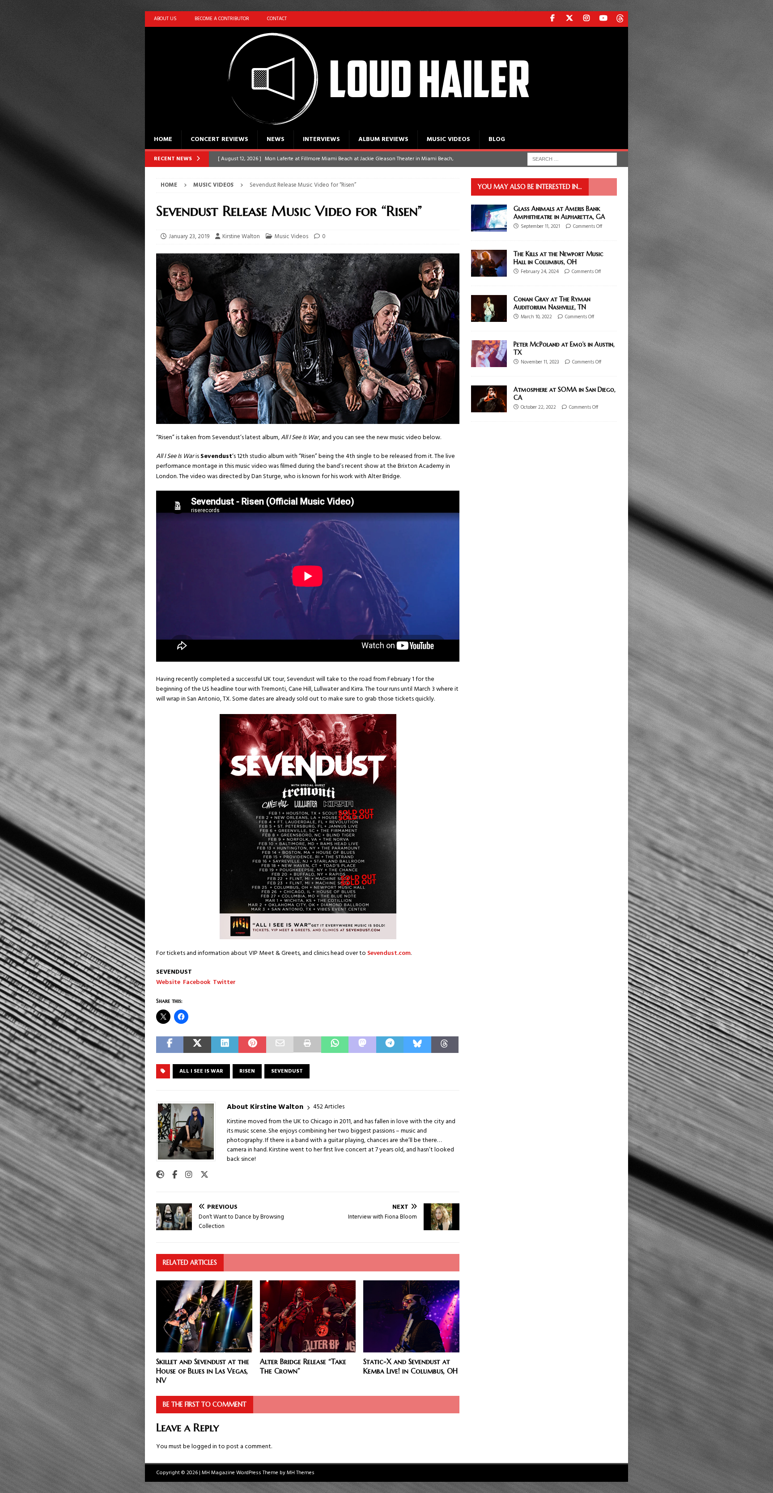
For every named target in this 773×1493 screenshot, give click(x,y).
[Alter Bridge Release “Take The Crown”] (308, 1316)
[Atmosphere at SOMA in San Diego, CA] (489, 398)
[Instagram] (586, 19)
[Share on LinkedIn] (224, 1044)
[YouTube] (603, 19)
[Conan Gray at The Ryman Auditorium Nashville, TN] (489, 308)
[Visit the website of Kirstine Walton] (160, 1175)
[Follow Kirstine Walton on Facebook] (171, 1175)
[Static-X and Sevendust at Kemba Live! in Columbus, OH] (411, 1316)
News (276, 139)
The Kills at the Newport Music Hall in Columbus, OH (558, 258)
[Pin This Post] (252, 1044)
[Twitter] (569, 19)
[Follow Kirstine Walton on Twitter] (201, 1175)
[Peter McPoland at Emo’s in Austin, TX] (489, 353)
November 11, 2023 (540, 362)
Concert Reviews (219, 139)
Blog (496, 139)
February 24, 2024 (540, 272)
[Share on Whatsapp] (334, 1044)
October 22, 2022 (538, 407)
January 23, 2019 (189, 236)
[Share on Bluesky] (417, 1044)
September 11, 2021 (540, 226)
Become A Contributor (222, 19)
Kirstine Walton (241, 236)
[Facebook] (552, 19)
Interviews (321, 139)
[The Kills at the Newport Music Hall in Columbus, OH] (489, 263)
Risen (247, 1071)
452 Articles (328, 1107)
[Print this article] (307, 1044)
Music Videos (448, 139)
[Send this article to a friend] (279, 1044)
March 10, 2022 (536, 317)
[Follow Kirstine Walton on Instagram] (185, 1175)
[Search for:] (572, 159)
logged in (204, 1447)
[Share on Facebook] (169, 1044)
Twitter (224, 982)
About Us (165, 19)
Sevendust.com (389, 953)
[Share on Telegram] (389, 1044)
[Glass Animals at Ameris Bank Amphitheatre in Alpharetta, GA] (489, 218)
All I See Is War (201, 1071)
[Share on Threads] (445, 1044)
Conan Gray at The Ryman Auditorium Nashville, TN (552, 303)
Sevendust (287, 1071)
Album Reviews (383, 139)
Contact (277, 19)
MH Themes (300, 1472)
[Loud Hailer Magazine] (368, 125)
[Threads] (620, 19)
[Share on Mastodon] (362, 1044)
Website (168, 982)
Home (163, 139)
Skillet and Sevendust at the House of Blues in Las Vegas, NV (202, 1371)
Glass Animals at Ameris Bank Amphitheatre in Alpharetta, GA (559, 213)
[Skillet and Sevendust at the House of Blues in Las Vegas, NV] (204, 1316)
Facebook (196, 982)
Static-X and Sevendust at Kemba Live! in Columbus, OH (410, 1366)
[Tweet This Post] (197, 1044)
